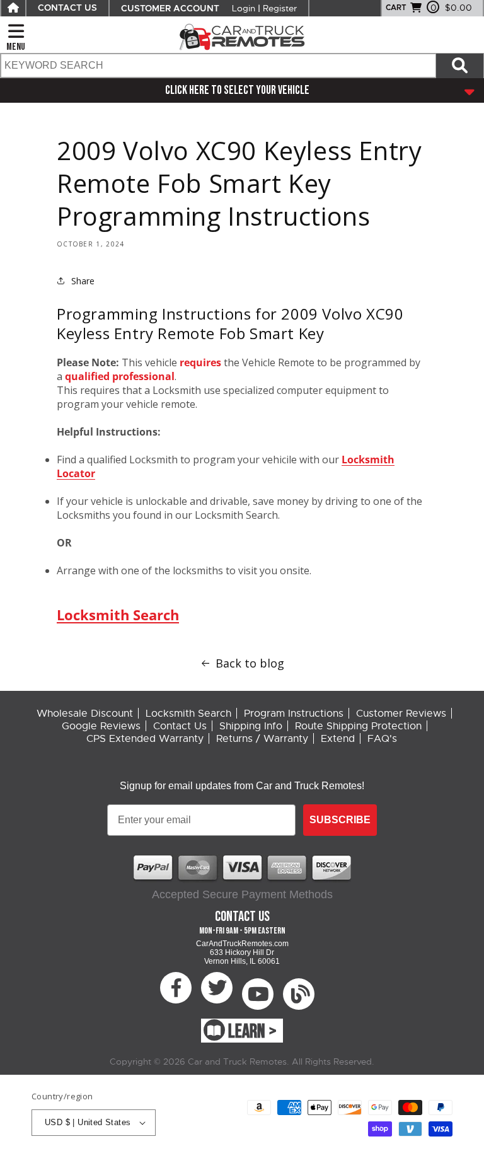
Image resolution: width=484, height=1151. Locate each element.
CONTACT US (67, 8)
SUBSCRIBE (340, 819)
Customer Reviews (401, 713)
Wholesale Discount (85, 713)
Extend (338, 738)
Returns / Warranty (262, 738)
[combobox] (217, 65)
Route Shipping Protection (358, 726)
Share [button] (83, 281)
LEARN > (252, 1032)
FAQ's (382, 738)
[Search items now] (459, 65)
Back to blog (250, 663)
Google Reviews (101, 726)
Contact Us (180, 726)
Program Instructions (293, 713)
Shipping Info (250, 726)
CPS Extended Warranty (145, 738)
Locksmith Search (118, 614)
